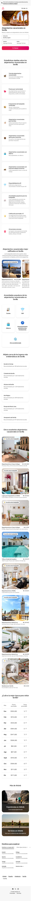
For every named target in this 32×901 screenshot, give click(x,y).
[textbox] (8, 43)
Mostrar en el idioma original (10, 3)
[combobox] (15, 38)
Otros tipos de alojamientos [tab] (24, 847)
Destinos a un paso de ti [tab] (8, 847)
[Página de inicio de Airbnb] (3, 8)
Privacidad (12, 893)
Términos (18, 893)
